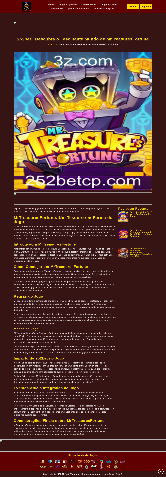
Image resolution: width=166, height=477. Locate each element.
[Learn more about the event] (83, 28)
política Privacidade (78, 9)
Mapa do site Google (112, 474)
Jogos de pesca (109, 5)
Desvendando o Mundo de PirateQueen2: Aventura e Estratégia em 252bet (141, 252)
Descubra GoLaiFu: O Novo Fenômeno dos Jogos (141, 214)
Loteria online (89, 5)
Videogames (56, 9)
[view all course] (161, 471)
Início (51, 5)
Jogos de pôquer (68, 5)
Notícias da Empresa (104, 9)
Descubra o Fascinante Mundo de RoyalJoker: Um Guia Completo (141, 233)
